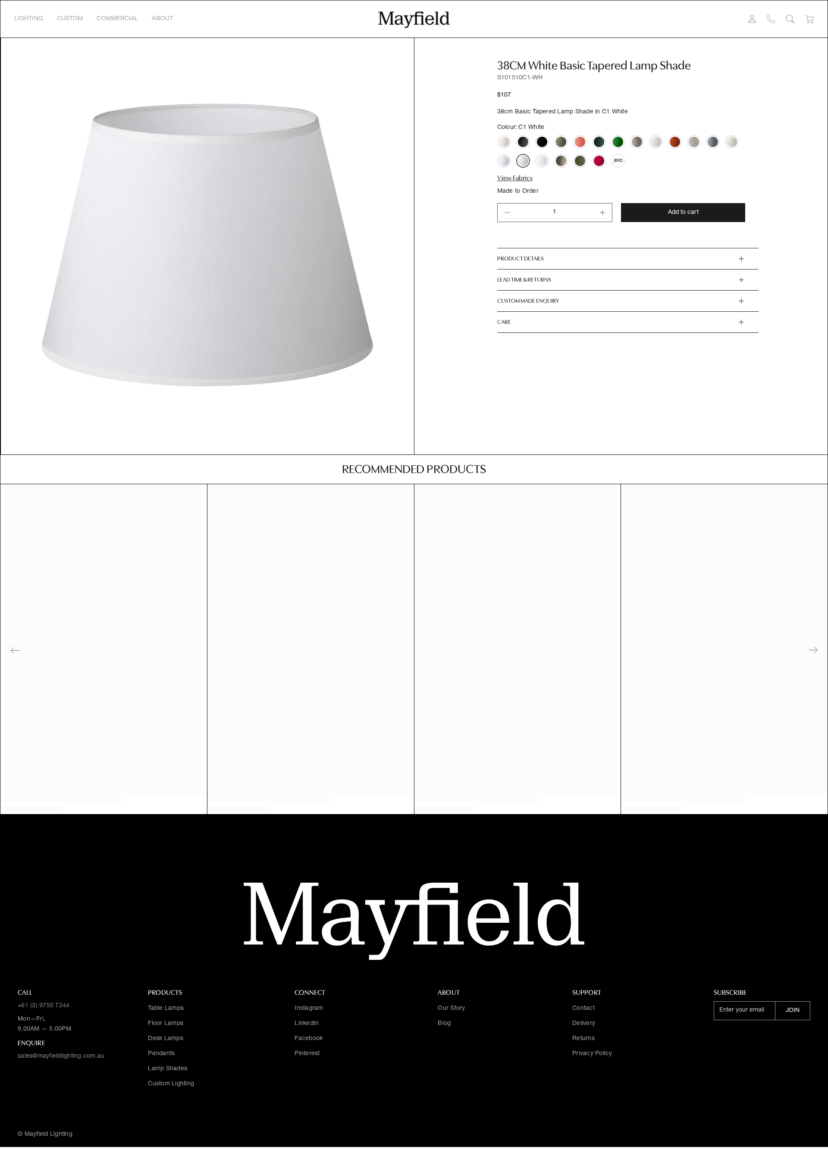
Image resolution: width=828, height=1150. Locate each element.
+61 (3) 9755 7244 (43, 1006)
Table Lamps (166, 1009)
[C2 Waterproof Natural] (732, 142)
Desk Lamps (165, 1039)
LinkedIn (307, 1024)
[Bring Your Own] (618, 161)
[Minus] (507, 212)
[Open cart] (809, 19)
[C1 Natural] (656, 142)
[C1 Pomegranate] (599, 161)
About (162, 19)
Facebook (309, 1039)
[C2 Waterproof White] (504, 161)
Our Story (451, 1009)
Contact (583, 1009)
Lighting (28, 19)
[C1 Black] (523, 142)
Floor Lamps (165, 1024)
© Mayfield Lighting (45, 1134)
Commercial (117, 19)
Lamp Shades (167, 1069)
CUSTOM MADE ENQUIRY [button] (528, 301)
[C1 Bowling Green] (561, 142)
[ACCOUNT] (752, 18)
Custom (70, 19)
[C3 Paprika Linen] (675, 142)
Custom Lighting (171, 1084)
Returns (583, 1039)
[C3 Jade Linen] (599, 142)
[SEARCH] (790, 18)
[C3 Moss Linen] (580, 161)
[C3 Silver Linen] (694, 142)
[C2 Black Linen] (542, 142)
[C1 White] (523, 161)
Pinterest (307, 1054)
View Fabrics (515, 178)
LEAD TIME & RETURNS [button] (524, 279)
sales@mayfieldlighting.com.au (61, 1056)
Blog (444, 1024)
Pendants (161, 1054)
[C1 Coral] (580, 142)
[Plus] (602, 212)
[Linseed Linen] (637, 142)
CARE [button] (504, 322)
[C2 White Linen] (542, 161)
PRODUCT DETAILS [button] (520, 258)
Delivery (583, 1024)
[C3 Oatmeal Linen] (504, 142)
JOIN (793, 1011)
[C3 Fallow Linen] (561, 161)
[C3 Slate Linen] (713, 142)
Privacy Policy (592, 1054)
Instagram (309, 1009)
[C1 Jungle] (618, 142)
